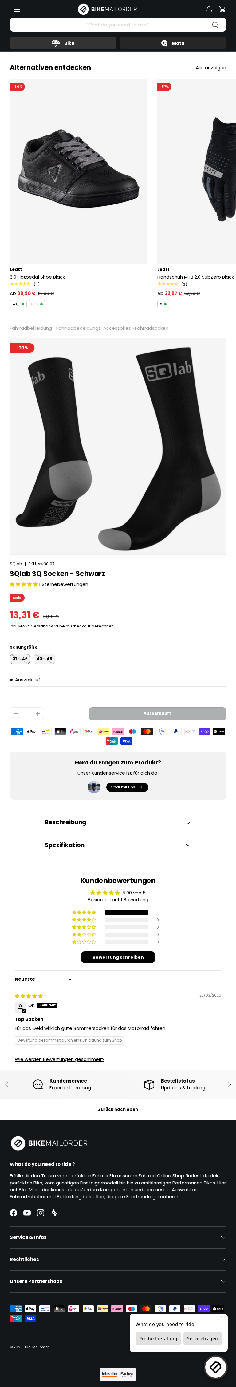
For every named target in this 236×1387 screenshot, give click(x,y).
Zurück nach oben (118, 1109)
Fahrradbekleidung (31, 328)
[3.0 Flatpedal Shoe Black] (79, 171)
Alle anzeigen (211, 67)
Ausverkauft (157, 713)
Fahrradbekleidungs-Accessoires (93, 328)
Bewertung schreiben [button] (118, 957)
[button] (222, 9)
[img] (29, 996)
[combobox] (118, 25)
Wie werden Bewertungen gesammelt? (59, 1059)
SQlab (16, 564)
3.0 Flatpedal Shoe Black (37, 277)
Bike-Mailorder (36, 1347)
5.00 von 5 (134, 892)
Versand (39, 626)
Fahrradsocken (151, 328)
